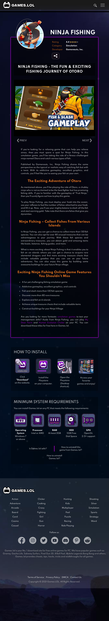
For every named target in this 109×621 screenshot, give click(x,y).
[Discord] (65, 541)
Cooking (41, 504)
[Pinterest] (76, 541)
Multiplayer (68, 508)
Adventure (15, 504)
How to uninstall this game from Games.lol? (70, 448)
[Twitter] (44, 541)
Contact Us (75, 577)
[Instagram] (33, 541)
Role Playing (67, 526)
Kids (67, 504)
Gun (41, 521)
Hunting (68, 499)
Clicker (41, 499)
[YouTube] (54, 541)
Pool (68, 512)
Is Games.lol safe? (38, 449)
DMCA (65, 577)
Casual (15, 526)
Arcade (15, 508)
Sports (94, 512)
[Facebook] (22, 541)
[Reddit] (87, 541)
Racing (67, 521)
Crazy (41, 508)
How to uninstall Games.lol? (54, 457)
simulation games (66, 317)
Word (94, 521)
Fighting (41, 512)
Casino (15, 521)
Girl (41, 517)
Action (15, 499)
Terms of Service (36, 577)
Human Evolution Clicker (52, 323)
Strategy (94, 517)
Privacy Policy (53, 577)
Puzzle (67, 517)
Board (15, 512)
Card (15, 517)
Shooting (93, 499)
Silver (94, 504)
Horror (41, 526)
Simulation (71, 46)
